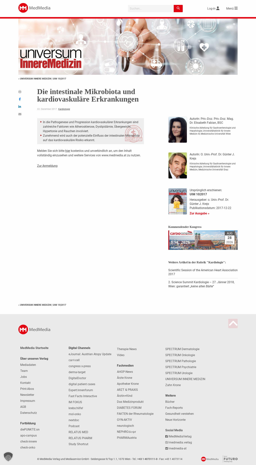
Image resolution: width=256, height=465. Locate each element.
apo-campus (28, 435)
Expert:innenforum (81, 390)
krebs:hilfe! (76, 408)
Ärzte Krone (124, 378)
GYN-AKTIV (124, 420)
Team (24, 371)
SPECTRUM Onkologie (180, 355)
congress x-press (80, 366)
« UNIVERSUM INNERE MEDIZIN (35, 78)
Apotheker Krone (128, 384)
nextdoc (74, 420)
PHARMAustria (127, 438)
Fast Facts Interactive (83, 396)
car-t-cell (74, 360)
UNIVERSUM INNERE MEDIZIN (185, 379)
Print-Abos (27, 389)
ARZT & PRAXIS (127, 390)
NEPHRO (126, 432)
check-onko (27, 447)
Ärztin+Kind (124, 396)
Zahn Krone (173, 385)
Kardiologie (64, 109)
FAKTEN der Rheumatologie (135, 414)
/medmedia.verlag (180, 442)
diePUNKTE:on (30, 429)
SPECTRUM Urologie (178, 373)
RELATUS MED (78, 432)
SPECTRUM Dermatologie (182, 349)
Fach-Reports (174, 408)
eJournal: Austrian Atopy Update (90, 354)
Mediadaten (28, 365)
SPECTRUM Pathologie (180, 361)
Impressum (27, 401)
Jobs (23, 377)
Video (120, 355)
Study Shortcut (78, 444)
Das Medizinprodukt (130, 402)
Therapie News (127, 349)
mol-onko (75, 414)
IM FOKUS (75, 402)
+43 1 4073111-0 (147, 459)
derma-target (77, 372)
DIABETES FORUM (129, 408)
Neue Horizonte (175, 420)
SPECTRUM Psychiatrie (180, 367)
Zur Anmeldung (47, 166)
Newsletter (27, 395)
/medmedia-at (177, 448)
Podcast (74, 426)
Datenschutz (28, 413)
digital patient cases (82, 384)
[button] (8, 457)
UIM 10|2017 (59, 78)
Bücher (169, 402)
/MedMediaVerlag (180, 436)
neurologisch (125, 426)
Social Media (174, 430)
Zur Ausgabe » (199, 213)
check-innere (28, 441)
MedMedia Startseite (34, 348)
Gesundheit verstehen (179, 414)
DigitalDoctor (77, 378)
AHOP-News (125, 372)
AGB (23, 407)
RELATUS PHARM (80, 438)
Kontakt (25, 383)
